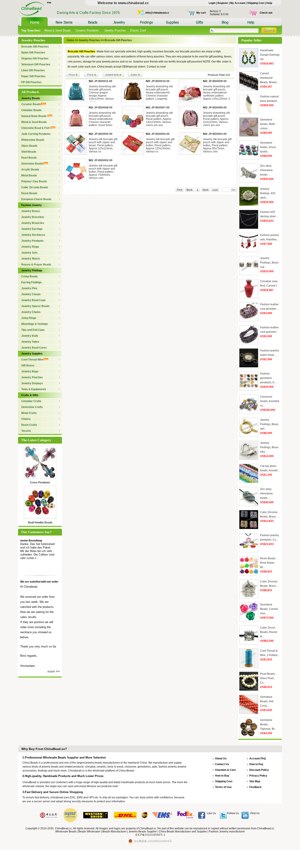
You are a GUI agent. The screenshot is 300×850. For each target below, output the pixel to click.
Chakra (26, 418)
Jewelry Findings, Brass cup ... (269, 263)
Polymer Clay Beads (34, 181)
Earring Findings (31, 282)
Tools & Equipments (33, 389)
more (51, 671)
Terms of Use (223, 787)
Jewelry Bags (29, 371)
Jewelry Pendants (32, 240)
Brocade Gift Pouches (35, 46)
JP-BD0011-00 (103, 81)
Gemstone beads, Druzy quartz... (268, 147)
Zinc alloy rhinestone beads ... (266, 170)
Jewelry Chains (31, 312)
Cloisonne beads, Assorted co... (269, 401)
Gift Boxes (27, 365)
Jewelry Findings (31, 270)
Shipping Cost (255, 3)
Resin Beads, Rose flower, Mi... (268, 563)
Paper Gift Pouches (33, 76)
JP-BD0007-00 (160, 107)
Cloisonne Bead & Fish (35, 128)
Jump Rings (28, 318)
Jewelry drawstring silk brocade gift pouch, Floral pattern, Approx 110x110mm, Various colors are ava (216, 119)
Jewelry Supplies (32, 353)
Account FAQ (257, 758)
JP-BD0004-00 (160, 133)
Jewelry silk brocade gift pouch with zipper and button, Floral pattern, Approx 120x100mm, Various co (160, 145)
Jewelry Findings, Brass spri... (269, 424)
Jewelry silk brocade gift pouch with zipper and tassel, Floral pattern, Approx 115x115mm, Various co (103, 145)
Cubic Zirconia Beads (34, 187)
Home (70, 40)
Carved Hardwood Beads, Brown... (269, 78)
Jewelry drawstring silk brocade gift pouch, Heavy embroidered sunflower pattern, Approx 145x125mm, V (216, 92)
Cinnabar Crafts (31, 401)
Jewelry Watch (30, 258)
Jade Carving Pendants (36, 133)
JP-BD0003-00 (217, 133)
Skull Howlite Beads (40, 522)
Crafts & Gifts (29, 395)
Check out (266, 12)
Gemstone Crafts (32, 407)
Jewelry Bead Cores (34, 347)
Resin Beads (29, 193)
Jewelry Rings (30, 246)
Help (269, 3)
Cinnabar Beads (31, 110)
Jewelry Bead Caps (33, 300)
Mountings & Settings (34, 323)
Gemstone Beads (32, 163)
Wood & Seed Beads (57, 30)
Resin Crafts (29, 424)
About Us (221, 758)
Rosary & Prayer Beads (36, 264)
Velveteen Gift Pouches (35, 64)
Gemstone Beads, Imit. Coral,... (267, 701)
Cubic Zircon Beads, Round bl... (268, 632)
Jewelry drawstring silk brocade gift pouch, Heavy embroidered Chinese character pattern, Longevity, (159, 92)
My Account (237, 3)
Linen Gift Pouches (33, 70)
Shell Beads (28, 151)
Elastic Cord (138, 30)
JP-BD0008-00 (103, 107)
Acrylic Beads (30, 169)
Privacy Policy (258, 775)
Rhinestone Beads (32, 139)
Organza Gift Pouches (35, 58)
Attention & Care (225, 769)
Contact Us (222, 764)
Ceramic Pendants (87, 30)
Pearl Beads (29, 157)
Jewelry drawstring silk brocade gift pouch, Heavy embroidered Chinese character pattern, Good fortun (102, 119)
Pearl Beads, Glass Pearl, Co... (267, 678)
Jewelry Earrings (32, 228)
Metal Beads (29, 175)
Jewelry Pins (29, 288)
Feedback (255, 787)
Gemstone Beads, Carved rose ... (269, 609)
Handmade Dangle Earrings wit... (270, 55)
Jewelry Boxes (30, 211)
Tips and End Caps (33, 329)
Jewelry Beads (30, 98)
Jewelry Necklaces (33, 234)
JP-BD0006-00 (217, 107)
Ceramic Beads (31, 104)
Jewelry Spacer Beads (35, 306)
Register (222, 3)
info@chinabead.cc (157, 12)
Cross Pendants (40, 482)
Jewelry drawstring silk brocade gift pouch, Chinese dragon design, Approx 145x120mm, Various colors (102, 94)
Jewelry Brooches (32, 223)
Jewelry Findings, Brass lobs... (269, 447)
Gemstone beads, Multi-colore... (267, 124)
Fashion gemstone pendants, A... (268, 378)
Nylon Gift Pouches (33, 52)
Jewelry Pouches (115, 30)
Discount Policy (259, 769)
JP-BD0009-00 (217, 81)
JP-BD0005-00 (103, 133)
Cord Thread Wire (32, 359)
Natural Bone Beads (34, 116)
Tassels (26, 430)
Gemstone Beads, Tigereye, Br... (268, 724)
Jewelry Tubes (30, 341)
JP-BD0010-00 (160, 81)
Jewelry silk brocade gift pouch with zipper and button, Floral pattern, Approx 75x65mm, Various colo (103, 171)
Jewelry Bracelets (32, 217)
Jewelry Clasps (31, 294)
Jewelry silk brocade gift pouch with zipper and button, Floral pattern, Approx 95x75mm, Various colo (217, 145)
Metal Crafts (29, 413)
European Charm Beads (36, 199)
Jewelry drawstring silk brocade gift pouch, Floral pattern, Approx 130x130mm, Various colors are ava (159, 119)
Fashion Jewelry (31, 205)
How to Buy (222, 775)
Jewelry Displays (32, 383)
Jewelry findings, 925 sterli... (267, 193)
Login (212, 3)
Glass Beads (29, 145)
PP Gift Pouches (31, 82)
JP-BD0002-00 (103, 160)
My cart (201, 12)
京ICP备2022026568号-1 (150, 834)
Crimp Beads (29, 276)
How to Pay (256, 764)
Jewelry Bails (29, 335)
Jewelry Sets (29, 252)
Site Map (254, 781)
